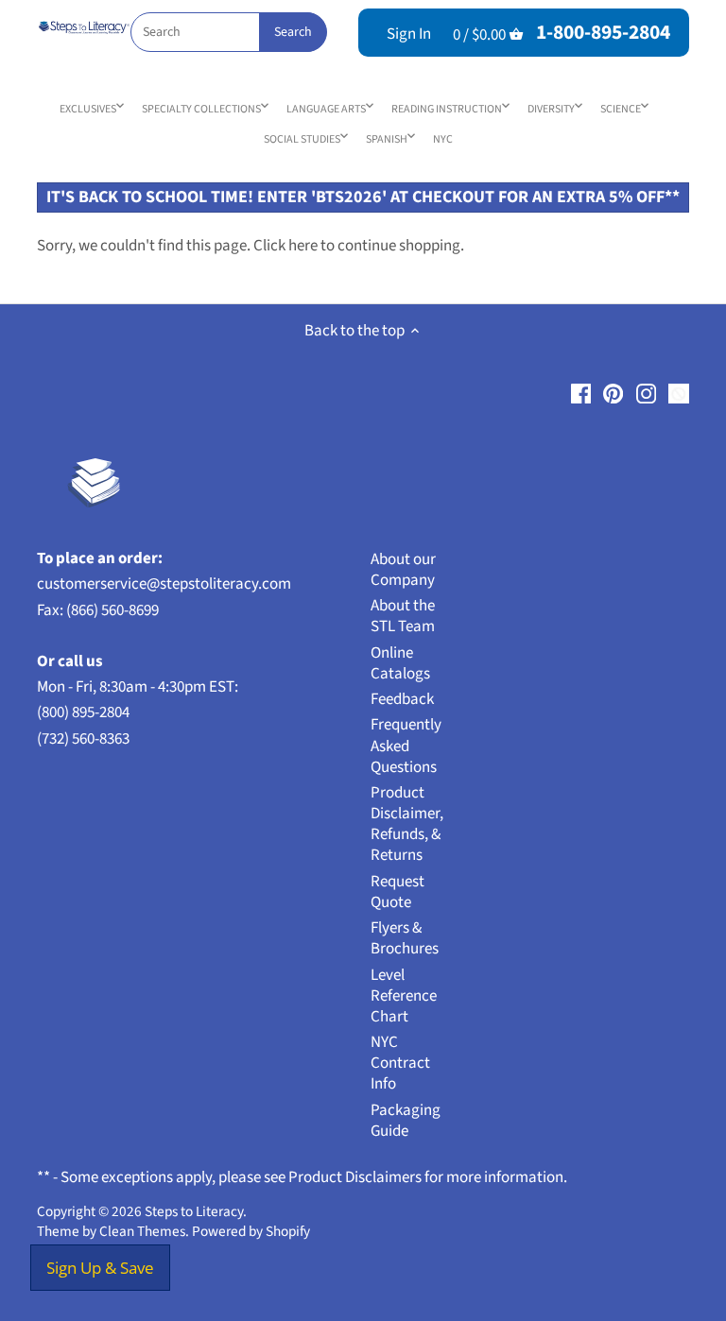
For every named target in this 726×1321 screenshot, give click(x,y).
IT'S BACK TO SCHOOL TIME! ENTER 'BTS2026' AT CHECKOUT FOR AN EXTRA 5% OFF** (363, 197)
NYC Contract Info (400, 1063)
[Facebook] (581, 394)
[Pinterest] (613, 394)
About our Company (403, 570)
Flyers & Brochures (405, 938)
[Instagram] (646, 394)
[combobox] (228, 32)
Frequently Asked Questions (406, 745)
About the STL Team (403, 616)
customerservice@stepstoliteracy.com (164, 584)
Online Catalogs (400, 663)
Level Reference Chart (404, 996)
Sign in (409, 34)
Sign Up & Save (100, 1267)
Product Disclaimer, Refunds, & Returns (407, 823)
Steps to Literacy (194, 1211)
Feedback (402, 699)
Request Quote (397, 892)
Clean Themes (142, 1231)
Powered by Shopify (251, 1231)
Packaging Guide (406, 1120)
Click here (285, 245)
